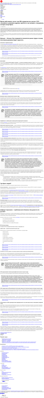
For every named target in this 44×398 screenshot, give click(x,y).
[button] (2, 16)
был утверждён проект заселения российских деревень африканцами (32, 206)
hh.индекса (5, 122)
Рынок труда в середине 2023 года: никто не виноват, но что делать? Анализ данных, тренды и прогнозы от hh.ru (18, 342)
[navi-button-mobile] (1, 17)
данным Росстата (3, 67)
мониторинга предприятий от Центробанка (10, 44)
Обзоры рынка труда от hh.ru (6, 339)
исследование (18, 217)
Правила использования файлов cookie (15, 4)
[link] (1, 12)
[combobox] (4, 395)
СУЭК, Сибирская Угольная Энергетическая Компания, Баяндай (28, 349)
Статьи (3, 19)
